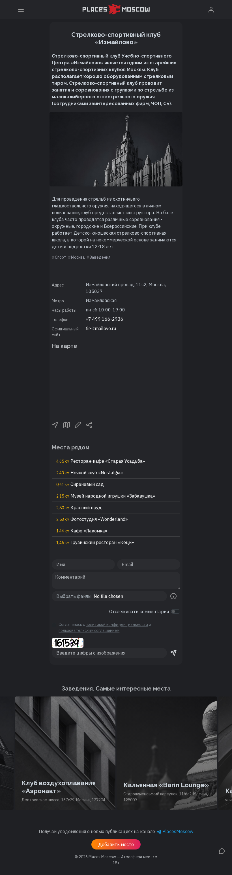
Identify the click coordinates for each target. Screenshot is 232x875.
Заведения (100, 257)
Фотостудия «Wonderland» (92, 519)
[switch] (175, 611)
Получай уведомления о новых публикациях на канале (116, 831)
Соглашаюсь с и (105, 627)
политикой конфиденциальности (117, 624)
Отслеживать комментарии (139, 611)
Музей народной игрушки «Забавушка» (105, 496)
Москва (78, 257)
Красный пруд (79, 507)
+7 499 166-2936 (104, 319)
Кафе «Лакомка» (81, 531)
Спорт (60, 257)
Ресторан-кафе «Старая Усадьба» (100, 461)
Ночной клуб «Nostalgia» (89, 472)
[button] (55, 424)
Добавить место (116, 844)
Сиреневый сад (80, 484)
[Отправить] (173, 653)
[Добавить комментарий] (221, 850)
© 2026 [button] (116, 856)
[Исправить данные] (77, 424)
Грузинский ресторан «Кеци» (95, 542)
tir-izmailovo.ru (101, 328)
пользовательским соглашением (89, 630)
